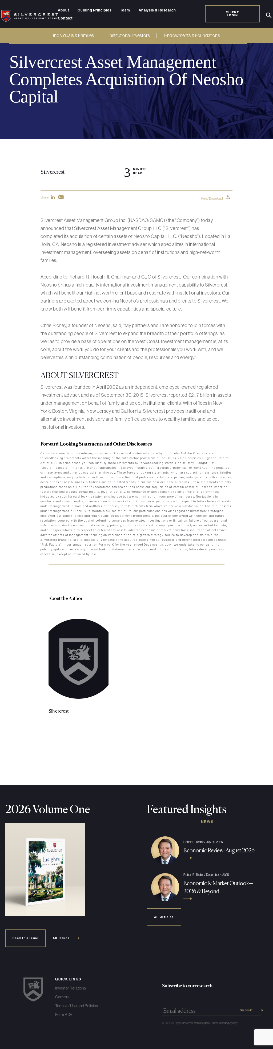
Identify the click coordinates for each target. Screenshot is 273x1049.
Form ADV (63, 1014)
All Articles (164, 917)
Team (125, 10)
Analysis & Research (157, 10)
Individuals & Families (73, 35)
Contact (65, 18)
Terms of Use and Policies (76, 1005)
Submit (246, 1010)
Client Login (232, 14)
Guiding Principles (94, 10)
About (63, 10)
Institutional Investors (129, 35)
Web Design (200, 1023)
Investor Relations (70, 988)
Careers (62, 997)
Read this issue (25, 938)
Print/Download (212, 198)
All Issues (61, 938)
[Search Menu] (269, 15)
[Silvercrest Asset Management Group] (29, 14)
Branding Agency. (228, 1023)
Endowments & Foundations (192, 35)
